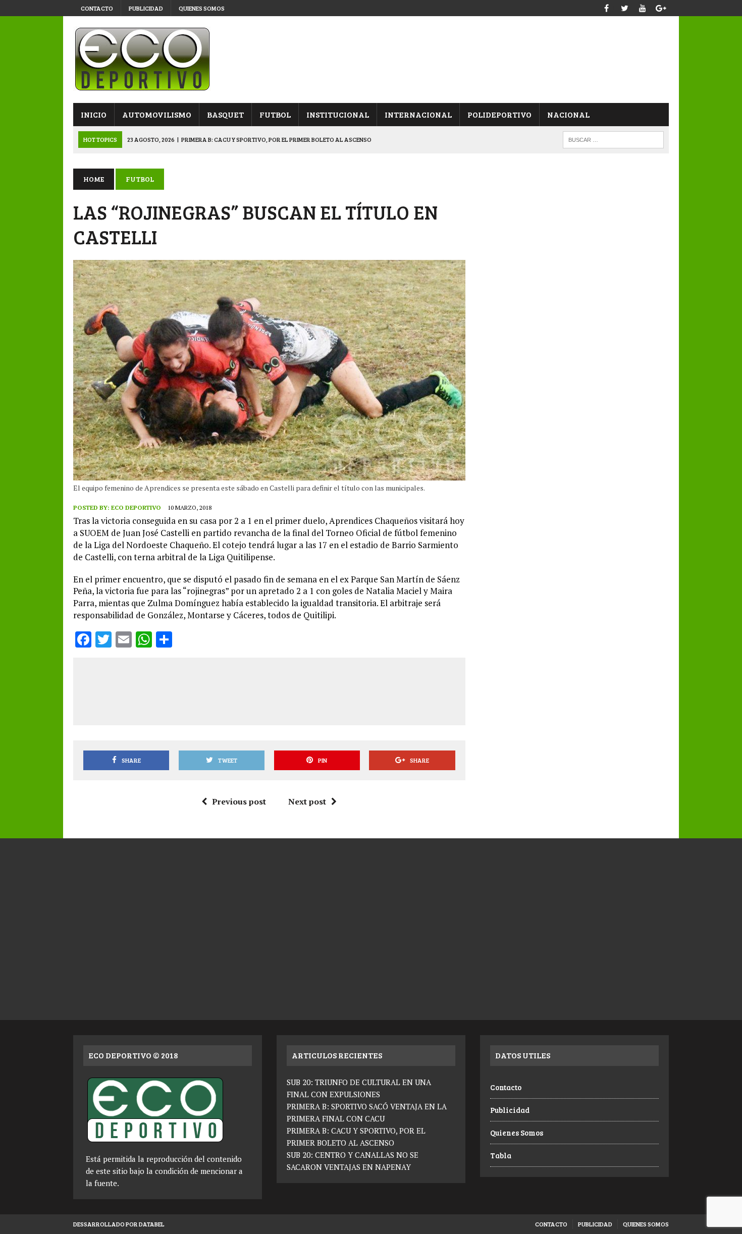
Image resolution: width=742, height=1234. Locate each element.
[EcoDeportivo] (371, 59)
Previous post (239, 801)
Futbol (275, 114)
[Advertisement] (269, 689)
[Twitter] (624, 7)
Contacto (97, 8)
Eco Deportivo (136, 507)
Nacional (568, 114)
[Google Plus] (661, 7)
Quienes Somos (202, 8)
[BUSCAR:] (613, 138)
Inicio (94, 114)
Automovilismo (156, 114)
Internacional (418, 114)
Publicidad (146, 8)
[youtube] (642, 7)
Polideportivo (499, 114)
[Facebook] (606, 7)
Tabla (500, 1155)
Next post (307, 801)
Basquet (225, 114)
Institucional (337, 114)
